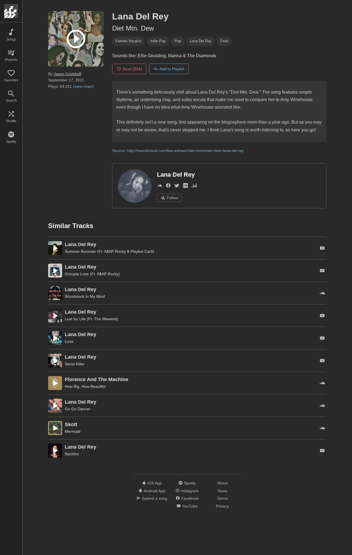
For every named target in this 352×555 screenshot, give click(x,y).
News (222, 491)
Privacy (222, 506)
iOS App (154, 483)
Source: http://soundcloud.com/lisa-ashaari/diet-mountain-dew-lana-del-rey (178, 150)
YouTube (190, 506)
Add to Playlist (171, 69)
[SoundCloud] (159, 186)
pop (177, 41)
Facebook (190, 498)
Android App (154, 491)
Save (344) (132, 69)
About (222, 483)
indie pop (158, 41)
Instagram (190, 491)
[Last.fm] (185, 186)
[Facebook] (168, 186)
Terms (222, 498)
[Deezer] (194, 186)
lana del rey (200, 41)
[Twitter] (176, 186)
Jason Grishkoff (67, 74)
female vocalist (128, 41)
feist (224, 41)
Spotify (190, 483)
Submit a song (154, 498)
